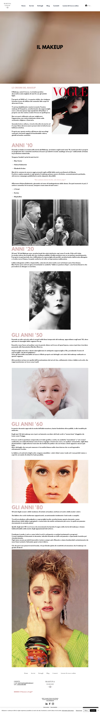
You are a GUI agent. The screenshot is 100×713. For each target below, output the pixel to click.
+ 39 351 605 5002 (21, 684)
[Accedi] (86, 5)
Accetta (93, 710)
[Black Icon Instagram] (53, 703)
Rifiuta (86, 710)
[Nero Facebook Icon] (49, 703)
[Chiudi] (98, 710)
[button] (31, 6)
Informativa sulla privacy (68, 710)
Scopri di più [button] (79, 710)
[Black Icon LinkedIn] (46, 703)
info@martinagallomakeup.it (25, 683)
